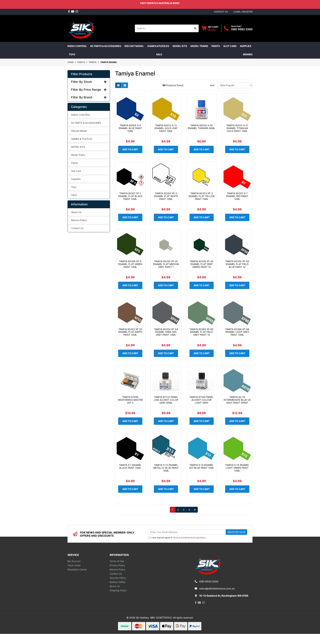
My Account (74, 561)
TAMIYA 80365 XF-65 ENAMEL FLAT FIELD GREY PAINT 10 (202, 332)
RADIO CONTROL (80, 114)
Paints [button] (216, 46)
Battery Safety (118, 582)
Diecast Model (79, 130)
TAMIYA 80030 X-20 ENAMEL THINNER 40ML (201, 127)
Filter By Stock (81, 81)
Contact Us (77, 228)
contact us (221, 11)
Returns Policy (79, 220)
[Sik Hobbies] (82, 28)
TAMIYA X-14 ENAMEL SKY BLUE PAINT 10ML (201, 466)
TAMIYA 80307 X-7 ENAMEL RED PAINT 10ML (237, 196)
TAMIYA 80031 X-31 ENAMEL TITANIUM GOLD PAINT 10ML (237, 128)
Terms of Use (117, 561)
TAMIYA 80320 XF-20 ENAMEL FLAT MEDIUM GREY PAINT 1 (166, 264)
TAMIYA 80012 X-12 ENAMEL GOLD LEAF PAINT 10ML (166, 128)
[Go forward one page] (195, 510)
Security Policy (118, 577)
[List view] (125, 85)
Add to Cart (130, 149)
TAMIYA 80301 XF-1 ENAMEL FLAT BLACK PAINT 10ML (130, 196)
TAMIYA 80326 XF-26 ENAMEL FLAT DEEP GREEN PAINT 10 (201, 264)
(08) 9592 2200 (241, 29)
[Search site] (195, 28)
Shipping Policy (118, 590)
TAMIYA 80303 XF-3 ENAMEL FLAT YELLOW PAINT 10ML (201, 196)
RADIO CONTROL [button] (77, 46)
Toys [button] (72, 54)
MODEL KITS (78, 146)
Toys (73, 187)
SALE (159, 54)
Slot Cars (76, 170)
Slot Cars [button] (229, 46)
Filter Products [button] (81, 74)
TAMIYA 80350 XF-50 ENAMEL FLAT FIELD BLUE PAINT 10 (237, 264)
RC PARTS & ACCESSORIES (86, 122)
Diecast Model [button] (134, 46)
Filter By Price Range (86, 89)
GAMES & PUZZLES (81, 138)
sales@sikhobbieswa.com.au (217, 588)
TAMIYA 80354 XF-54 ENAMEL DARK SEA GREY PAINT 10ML (166, 332)
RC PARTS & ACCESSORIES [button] (105, 46)
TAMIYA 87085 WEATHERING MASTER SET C (130, 400)
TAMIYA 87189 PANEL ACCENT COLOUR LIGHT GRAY (202, 400)
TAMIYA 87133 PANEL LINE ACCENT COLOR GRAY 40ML (166, 400)
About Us (76, 212)
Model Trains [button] (199, 46)
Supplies (75, 178)
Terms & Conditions (182, 537)
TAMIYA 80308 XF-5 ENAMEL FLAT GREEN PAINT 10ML (130, 264)
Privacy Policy (199, 537)
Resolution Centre (77, 569)
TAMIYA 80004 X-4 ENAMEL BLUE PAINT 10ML (130, 128)
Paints (74, 162)
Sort (212, 85)
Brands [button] (247, 54)
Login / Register (243, 11)
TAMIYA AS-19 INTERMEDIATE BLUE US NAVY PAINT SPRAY (237, 400)
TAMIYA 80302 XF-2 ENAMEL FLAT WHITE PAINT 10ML (166, 196)
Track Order (74, 565)
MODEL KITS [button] (180, 46)
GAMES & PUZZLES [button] (158, 46)
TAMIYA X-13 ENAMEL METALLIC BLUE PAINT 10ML (165, 468)
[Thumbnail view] (118, 85)
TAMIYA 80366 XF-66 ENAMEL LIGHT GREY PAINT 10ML (237, 332)
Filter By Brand (81, 97)
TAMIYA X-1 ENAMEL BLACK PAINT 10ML (130, 466)
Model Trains (78, 154)
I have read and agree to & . (178, 537)
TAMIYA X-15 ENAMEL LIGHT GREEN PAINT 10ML (237, 468)
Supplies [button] (245, 46)
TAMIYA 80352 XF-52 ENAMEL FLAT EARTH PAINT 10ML (130, 332)
